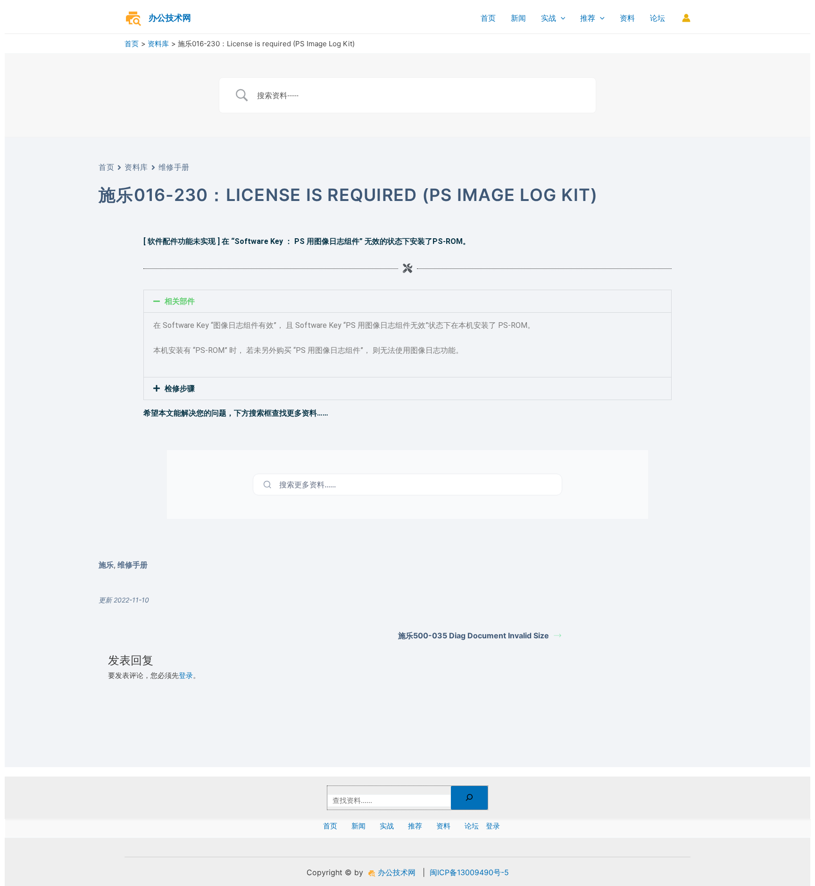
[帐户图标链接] (686, 18)
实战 (548, 18)
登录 (186, 675)
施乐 (106, 564)
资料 (627, 18)
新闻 (518, 18)
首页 (488, 18)
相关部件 (180, 301)
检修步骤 (180, 388)
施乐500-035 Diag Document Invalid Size (473, 635)
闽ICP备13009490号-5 (469, 872)
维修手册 (174, 167)
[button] (407, 301)
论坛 (657, 18)
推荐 (587, 18)
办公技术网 (170, 18)
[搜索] (469, 798)
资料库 (136, 167)
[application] (561, 18)
